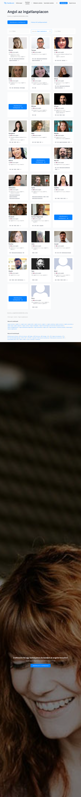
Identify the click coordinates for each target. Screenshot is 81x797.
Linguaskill (34, 337)
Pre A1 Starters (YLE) (12, 339)
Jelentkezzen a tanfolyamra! (17, 22)
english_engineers (17, 325)
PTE (17, 339)
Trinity (28, 339)
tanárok (15, 317)
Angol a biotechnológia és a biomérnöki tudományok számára (51, 325)
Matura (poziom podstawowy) (43, 337)
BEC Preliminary (37, 336)
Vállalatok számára (37, 3)
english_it (44, 324)
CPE (51, 336)
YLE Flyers (32, 339)
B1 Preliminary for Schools (13, 336)
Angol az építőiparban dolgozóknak (26, 327)
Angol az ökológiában (34, 325)
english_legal (10, 325)
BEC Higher (30, 336)
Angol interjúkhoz (52, 327)
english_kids (45, 327)
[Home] (9, 3)
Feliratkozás (64, 3)
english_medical (25, 325)
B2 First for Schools (23, 336)
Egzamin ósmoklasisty (57, 336)
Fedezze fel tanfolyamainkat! (39, 22)
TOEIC (24, 339)
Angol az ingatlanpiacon (23, 317)
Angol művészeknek (38, 327)
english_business (11, 324)
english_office (30, 324)
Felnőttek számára (27, 3)
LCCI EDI (29, 337)
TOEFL (20, 339)
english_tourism (37, 324)
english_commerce (59, 324)
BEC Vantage (43, 336)
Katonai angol (69, 327)
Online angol (19, 3)
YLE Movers (38, 339)
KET (25, 337)
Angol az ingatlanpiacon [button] (39, 31)
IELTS (22, 337)
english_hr (18, 324)
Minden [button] (12, 31)
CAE (48, 336)
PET (63, 337)
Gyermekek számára (49, 3)
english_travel (24, 324)
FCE (63, 336)
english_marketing (51, 324)
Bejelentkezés (72, 3)
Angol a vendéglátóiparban (13, 327)
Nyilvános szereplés (61, 327)
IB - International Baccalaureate (14, 337)
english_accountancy (68, 324)
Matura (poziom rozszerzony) (56, 337)
